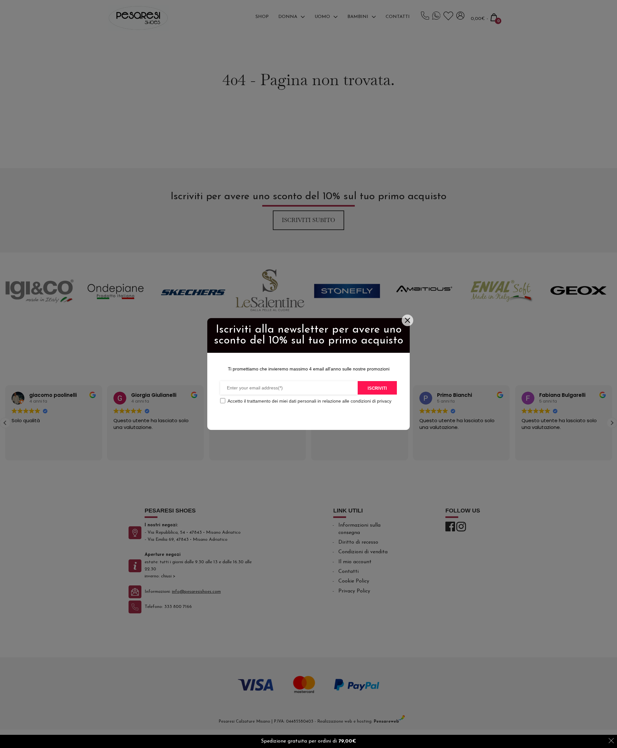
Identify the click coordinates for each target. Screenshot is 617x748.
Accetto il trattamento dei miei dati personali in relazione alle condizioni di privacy (309, 401)
